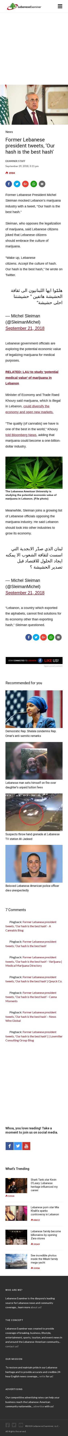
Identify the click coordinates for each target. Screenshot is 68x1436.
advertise (38, 1406)
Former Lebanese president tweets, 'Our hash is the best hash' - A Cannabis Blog (30, 926)
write (42, 1376)
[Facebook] (9, 184)
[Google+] (26, 184)
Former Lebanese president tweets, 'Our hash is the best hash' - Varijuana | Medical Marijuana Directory (33, 961)
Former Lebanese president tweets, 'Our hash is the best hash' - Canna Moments (31, 997)
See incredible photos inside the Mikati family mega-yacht (44, 1259)
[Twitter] (17, 184)
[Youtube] (21, 1426)
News (9, 132)
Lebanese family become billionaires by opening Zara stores (46, 1235)
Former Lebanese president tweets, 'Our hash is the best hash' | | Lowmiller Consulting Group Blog (34, 1036)
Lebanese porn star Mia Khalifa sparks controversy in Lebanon (45, 1211)
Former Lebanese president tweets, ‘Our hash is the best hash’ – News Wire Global (30, 1016)
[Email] (42, 184)
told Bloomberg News (20, 435)
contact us (11, 1346)
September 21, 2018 (24, 328)
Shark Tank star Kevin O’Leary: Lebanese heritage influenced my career (44, 1185)
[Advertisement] (34, 49)
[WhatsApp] (34, 184)
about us (36, 1307)
